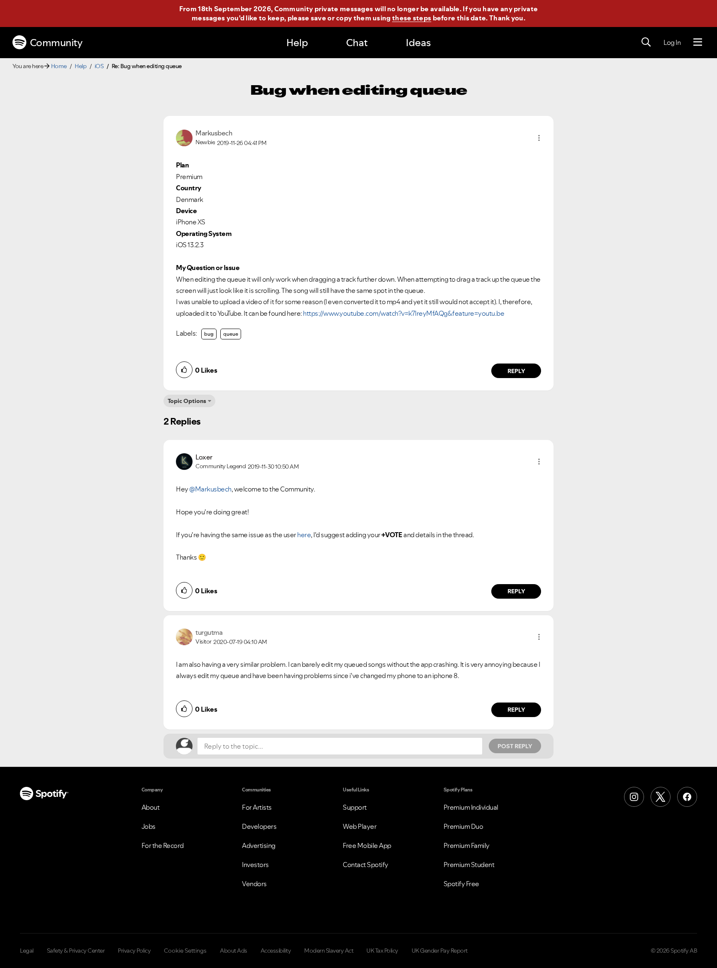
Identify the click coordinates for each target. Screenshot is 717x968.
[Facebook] (687, 797)
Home (59, 66)
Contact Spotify (365, 864)
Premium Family (467, 845)
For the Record (162, 845)
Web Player (359, 826)
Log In (671, 42)
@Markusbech (210, 489)
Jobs (148, 826)
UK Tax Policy (382, 950)
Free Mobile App (367, 845)
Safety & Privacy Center (76, 950)
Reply (516, 371)
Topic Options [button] (187, 401)
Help (297, 42)
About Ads (233, 950)
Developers (259, 826)
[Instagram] (634, 797)
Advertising (259, 845)
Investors (255, 864)
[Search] (646, 42)
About (150, 807)
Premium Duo (463, 826)
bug (209, 333)
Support (355, 807)
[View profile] (184, 137)
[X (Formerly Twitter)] (661, 797)
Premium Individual (471, 807)
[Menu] (698, 42)
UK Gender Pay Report (440, 950)
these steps (411, 17)
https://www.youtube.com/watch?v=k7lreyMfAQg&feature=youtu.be (403, 313)
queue (230, 333)
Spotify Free (461, 883)
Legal (27, 950)
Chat (357, 42)
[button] (539, 138)
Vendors (254, 883)
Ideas (418, 42)
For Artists (257, 807)
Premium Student (469, 864)
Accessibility (276, 950)
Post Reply (515, 746)
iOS (99, 66)
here (304, 534)
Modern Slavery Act (328, 950)
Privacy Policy (134, 950)
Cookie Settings (185, 950)
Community (56, 42)
